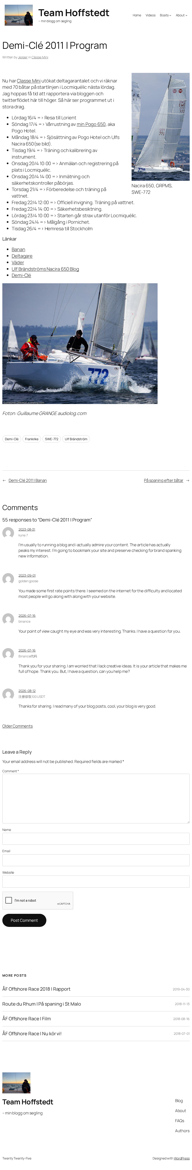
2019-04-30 (181, 989)
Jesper (23, 57)
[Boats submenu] (170, 15)
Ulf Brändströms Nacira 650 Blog (45, 269)
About (180, 15)
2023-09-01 (27, 575)
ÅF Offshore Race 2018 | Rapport (36, 989)
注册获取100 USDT (31, 696)
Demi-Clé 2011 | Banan (28, 480)
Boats (164, 15)
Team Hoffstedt (73, 12)
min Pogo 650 (91, 124)
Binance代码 (27, 656)
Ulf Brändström (76, 439)
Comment (10, 771)
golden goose (28, 581)
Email (6, 851)
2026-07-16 (27, 615)
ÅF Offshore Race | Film (26, 1018)
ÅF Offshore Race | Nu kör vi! (32, 1033)
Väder (18, 262)
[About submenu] (186, 15)
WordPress (182, 1158)
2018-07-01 (182, 1033)
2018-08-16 (181, 1019)
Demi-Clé (21, 275)
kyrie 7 (23, 535)
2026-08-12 (27, 690)
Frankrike (31, 439)
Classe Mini (40, 57)
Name (6, 829)
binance (24, 621)
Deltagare (22, 256)
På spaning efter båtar (163, 480)
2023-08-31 (26, 529)
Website (8, 872)
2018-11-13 (182, 1004)
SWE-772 (51, 439)
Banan (18, 249)
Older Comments (17, 726)
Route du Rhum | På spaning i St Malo (41, 1004)
